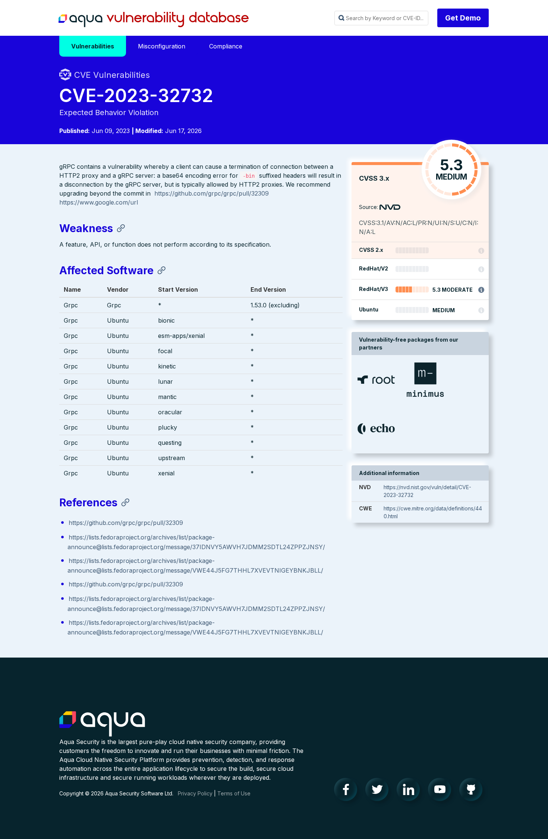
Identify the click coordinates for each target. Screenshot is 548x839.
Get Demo (463, 17)
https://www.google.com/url (98, 202)
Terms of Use (234, 793)
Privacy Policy (195, 793)
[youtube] (441, 791)
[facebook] (347, 791)
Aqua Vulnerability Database (154, 19)
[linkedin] (410, 791)
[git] (473, 791)
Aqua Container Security (102, 724)
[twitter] (379, 791)
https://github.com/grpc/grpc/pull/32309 (211, 193)
